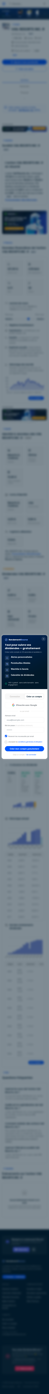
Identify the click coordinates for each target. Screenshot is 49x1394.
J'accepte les (25, 742)
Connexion (15, 696)
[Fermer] (43, 639)
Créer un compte (34, 696)
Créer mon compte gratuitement (24, 748)
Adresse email (10, 715)
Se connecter (31, 754)
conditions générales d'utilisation (30, 742)
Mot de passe (19, 725)
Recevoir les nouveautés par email (21, 736)
